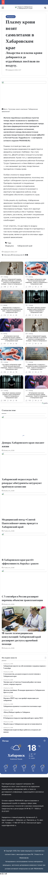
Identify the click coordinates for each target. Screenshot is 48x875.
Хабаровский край (24, 246)
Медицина (10, 17)
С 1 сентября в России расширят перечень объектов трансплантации (22, 598)
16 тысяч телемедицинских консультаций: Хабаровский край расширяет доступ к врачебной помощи (21, 638)
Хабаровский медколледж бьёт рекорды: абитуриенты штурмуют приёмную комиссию (22, 483)
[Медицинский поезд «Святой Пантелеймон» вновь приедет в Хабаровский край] (24, 505)
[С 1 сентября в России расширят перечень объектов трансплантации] (24, 582)
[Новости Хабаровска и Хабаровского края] (24, 7)
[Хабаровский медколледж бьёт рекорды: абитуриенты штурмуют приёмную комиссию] (24, 465)
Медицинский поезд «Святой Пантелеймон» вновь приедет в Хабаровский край (20, 523)
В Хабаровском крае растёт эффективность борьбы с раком (20, 561)
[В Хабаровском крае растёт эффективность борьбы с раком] (24, 545)
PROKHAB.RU (38, 869)
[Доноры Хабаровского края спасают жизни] (24, 428)
